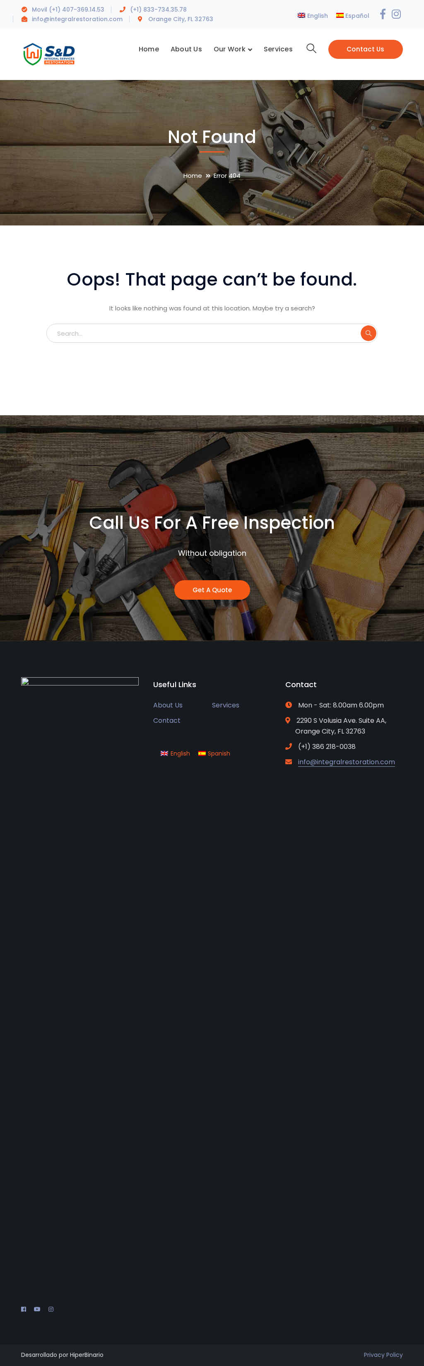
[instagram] (50, 1309)
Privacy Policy (383, 1355)
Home (192, 175)
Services (225, 705)
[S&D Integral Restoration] (49, 53)
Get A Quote (212, 590)
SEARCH (368, 333)
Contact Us (366, 49)
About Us (168, 705)
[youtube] (37, 1309)
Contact (167, 720)
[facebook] (23, 1309)
